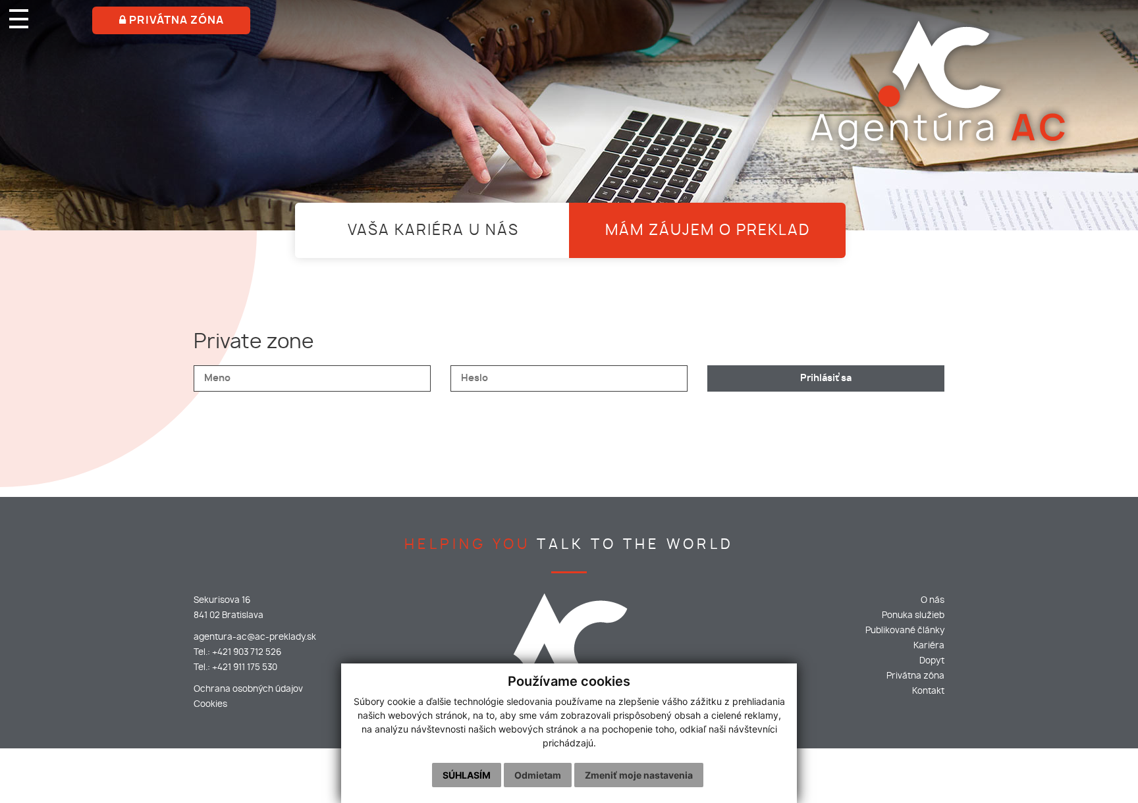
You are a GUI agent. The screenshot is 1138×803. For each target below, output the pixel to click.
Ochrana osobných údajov (248, 689)
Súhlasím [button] (467, 775)
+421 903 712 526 (246, 652)
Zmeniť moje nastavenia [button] (639, 775)
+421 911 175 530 (244, 667)
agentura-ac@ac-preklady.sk (255, 637)
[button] (4, 7)
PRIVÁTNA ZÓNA (175, 20)
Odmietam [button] (537, 775)
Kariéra (928, 646)
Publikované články (904, 631)
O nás (932, 600)
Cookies (210, 704)
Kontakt (928, 691)
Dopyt (931, 661)
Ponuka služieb (913, 615)
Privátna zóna (915, 676)
